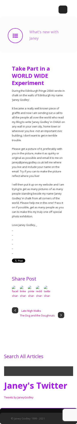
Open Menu (63, 10)
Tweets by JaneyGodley (18, 397)
